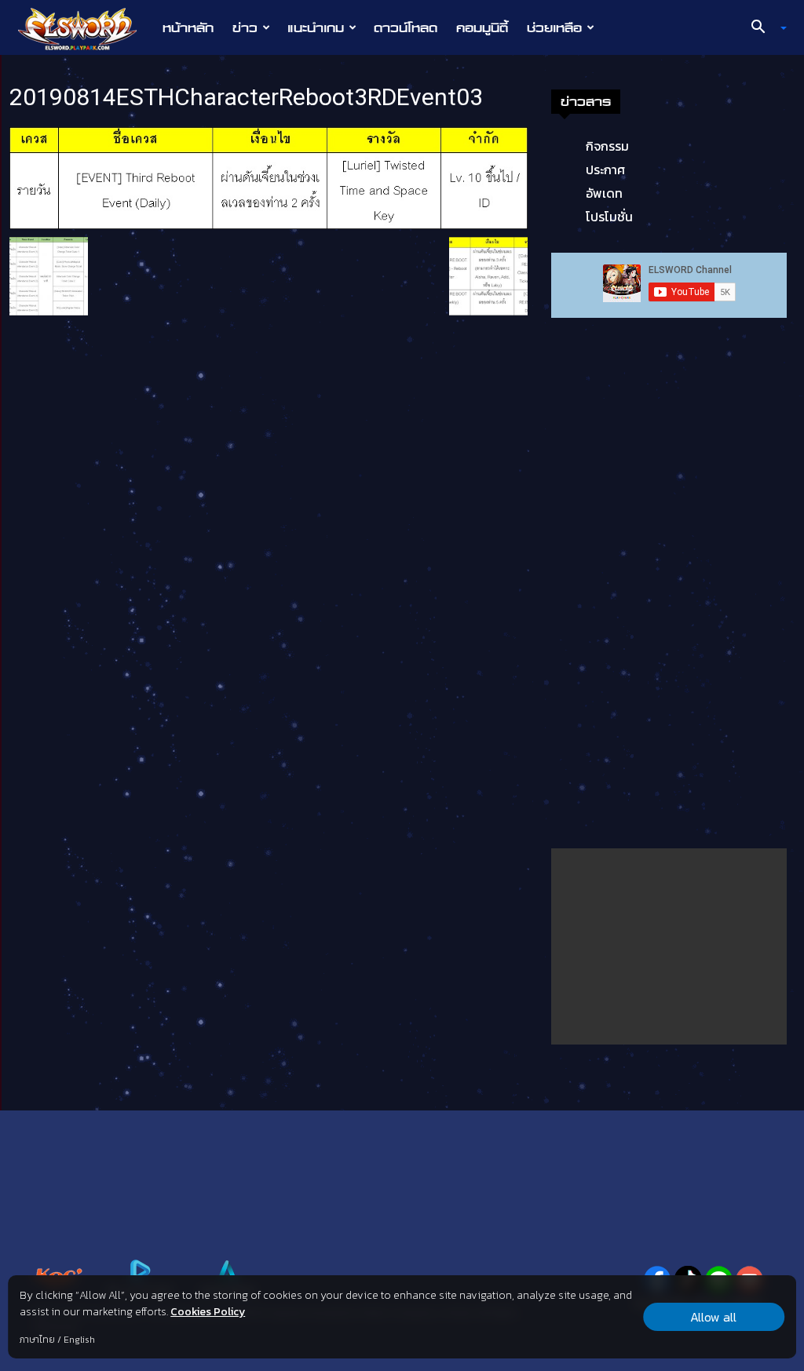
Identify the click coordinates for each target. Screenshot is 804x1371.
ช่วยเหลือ (554, 27)
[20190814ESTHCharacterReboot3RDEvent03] (268, 177)
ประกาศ (605, 169)
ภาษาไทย (37, 1340)
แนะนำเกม (315, 27)
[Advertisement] (669, 946)
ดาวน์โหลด (405, 27)
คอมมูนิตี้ (482, 27)
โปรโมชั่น (609, 216)
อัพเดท (604, 193)
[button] (763, 28)
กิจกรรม (607, 146)
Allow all (713, 1316)
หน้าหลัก (188, 27)
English (79, 1340)
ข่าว (245, 27)
